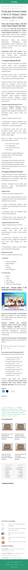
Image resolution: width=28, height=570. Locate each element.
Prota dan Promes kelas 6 (14, 414)
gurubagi (12, 20)
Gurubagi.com (15, 562)
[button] (14, 301)
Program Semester (13, 409)
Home (2, 6)
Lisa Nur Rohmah (7, 553)
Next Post (19, 471)
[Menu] (2, 1)
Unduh (18, 359)
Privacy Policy (14, 567)
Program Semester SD (15, 410)
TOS (22, 564)
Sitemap (7, 564)
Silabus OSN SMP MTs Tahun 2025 (17, 541)
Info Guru (8, 6)
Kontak (12, 564)
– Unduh (8, 348)
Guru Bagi (14, 2)
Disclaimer (17, 564)
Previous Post (8, 471)
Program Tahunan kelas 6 (12, 412)
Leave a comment (12, 416)
